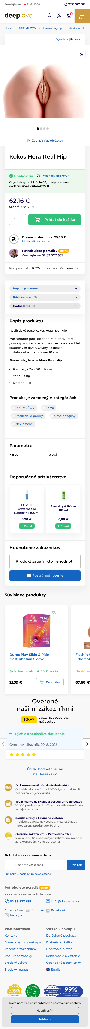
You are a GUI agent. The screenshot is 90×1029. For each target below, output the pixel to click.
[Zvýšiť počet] (23, 217)
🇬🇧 (48, 969)
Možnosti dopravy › (56, 175)
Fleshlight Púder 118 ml (63, 508)
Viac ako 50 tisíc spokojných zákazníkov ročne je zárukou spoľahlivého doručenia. (48, 840)
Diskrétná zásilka (59, 942)
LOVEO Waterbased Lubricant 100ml (26, 508)
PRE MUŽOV (27, 28)
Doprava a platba (59, 949)
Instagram (18, 915)
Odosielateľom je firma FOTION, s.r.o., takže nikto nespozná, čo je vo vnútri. (49, 791)
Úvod (8, 28)
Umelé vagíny (52, 28)
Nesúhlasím (45, 1010)
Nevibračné (76, 28)
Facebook (58, 910)
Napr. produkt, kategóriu (34, 42)
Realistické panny (29, 416)
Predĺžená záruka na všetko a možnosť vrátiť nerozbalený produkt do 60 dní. (46, 823)
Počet (14, 219)
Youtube (37, 910)
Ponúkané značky (18, 956)
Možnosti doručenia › (36, 241)
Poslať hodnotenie (47, 575)
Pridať (28, 526)
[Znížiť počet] (23, 222)
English (57, 969)
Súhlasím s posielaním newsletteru (28, 874)
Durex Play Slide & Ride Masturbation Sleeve (29, 657)
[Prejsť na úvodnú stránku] (18, 15)
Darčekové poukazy (61, 935)
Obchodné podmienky (63, 962)
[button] (50, 16)
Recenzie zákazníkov (20, 949)
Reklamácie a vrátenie (63, 956)
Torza (50, 408)
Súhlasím (45, 1019)
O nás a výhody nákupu (23, 942)
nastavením (61, 1003)
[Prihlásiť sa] (59, 16)
